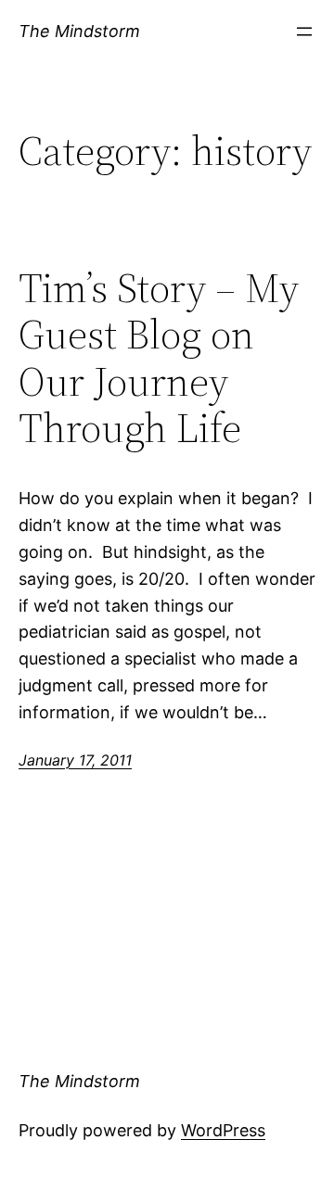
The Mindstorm (79, 31)
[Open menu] (304, 31)
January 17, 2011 (75, 760)
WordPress (223, 1130)
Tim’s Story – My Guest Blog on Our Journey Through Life (159, 358)
